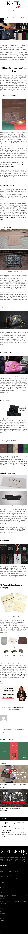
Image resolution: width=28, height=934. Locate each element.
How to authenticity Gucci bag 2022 (16, 707)
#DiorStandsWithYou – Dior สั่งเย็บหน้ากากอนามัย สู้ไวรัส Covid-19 (13, 896)
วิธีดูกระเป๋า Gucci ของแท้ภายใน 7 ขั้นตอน (13, 218)
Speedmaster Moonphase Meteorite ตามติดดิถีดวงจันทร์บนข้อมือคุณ (13, 829)
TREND (2, 920)
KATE (7, 22)
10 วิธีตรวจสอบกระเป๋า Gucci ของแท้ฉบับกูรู (14, 465)
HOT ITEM (2, 916)
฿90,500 (6, 656)
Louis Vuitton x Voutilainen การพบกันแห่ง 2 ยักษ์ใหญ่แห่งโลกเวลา (13, 825)
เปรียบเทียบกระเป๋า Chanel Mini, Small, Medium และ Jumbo (14, 835)
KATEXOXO (21, 674)
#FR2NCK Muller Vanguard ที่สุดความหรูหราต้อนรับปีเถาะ (13, 901)
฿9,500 (14, 656)
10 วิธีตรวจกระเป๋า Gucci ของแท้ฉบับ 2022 (14, 18)
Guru (18, 22)
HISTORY (2, 914)
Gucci (3, 707)
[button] (2, 653)
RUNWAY (2, 918)
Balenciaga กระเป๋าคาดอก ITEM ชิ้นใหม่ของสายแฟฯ (20, 730)
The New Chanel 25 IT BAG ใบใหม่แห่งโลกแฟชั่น (13, 832)
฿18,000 (21, 656)
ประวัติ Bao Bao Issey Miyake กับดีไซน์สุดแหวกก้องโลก (7, 731)
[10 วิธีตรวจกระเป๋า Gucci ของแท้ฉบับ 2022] (14, 31)
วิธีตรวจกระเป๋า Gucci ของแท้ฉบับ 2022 (14, 709)
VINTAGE (2, 923)
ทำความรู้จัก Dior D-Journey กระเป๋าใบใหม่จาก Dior (13, 823)
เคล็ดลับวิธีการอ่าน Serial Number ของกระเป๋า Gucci (11, 165)
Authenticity (13, 22)
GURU (1, 911)
